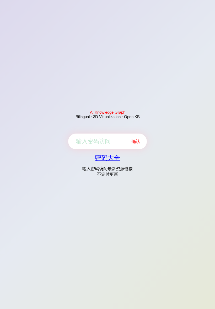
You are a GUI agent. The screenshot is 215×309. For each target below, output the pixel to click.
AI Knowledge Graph (107, 112)
